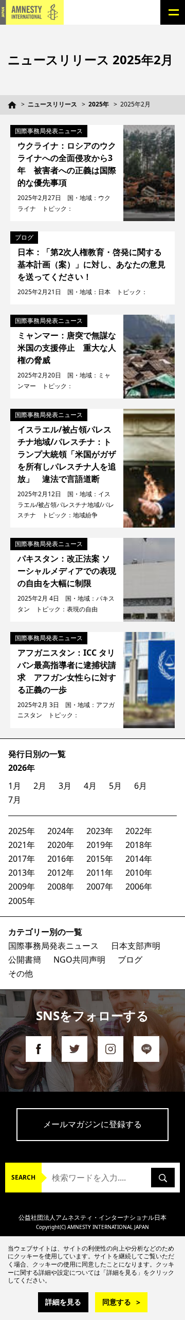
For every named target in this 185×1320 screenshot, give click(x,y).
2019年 (99, 845)
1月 (14, 785)
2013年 (21, 872)
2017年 (21, 858)
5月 (115, 785)
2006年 (138, 886)
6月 (140, 785)
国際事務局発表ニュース (53, 945)
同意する (116, 1302)
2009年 (21, 886)
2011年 (99, 872)
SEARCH (23, 1177)
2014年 (138, 858)
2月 (39, 785)
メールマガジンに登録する (92, 1124)
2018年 (138, 845)
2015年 (99, 858)
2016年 (60, 858)
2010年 (138, 872)
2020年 (60, 845)
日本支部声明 (135, 945)
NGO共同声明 (79, 959)
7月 (14, 799)
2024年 (60, 831)
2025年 (98, 104)
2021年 (21, 845)
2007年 (99, 886)
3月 (65, 785)
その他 (20, 973)
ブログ (130, 959)
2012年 (60, 872)
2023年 (99, 831)
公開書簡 (24, 959)
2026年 (21, 767)
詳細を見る (63, 1302)
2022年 (138, 831)
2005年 (21, 901)
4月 (90, 785)
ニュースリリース (52, 104)
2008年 (60, 886)
